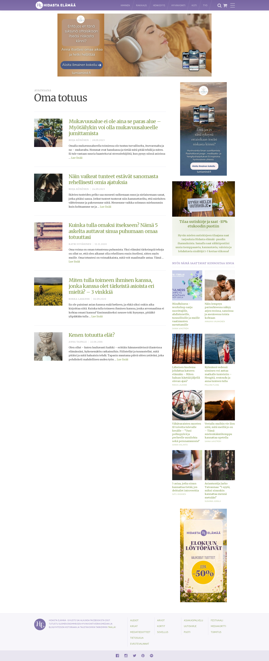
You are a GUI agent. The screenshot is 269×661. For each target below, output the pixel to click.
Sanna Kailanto (180, 444)
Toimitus (216, 632)
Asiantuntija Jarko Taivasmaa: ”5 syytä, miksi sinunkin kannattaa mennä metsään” (217, 490)
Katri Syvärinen (80, 244)
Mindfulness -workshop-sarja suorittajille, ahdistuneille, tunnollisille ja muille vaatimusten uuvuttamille (186, 314)
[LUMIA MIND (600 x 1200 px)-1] (203, 128)
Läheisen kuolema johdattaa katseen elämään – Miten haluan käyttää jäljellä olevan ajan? (186, 374)
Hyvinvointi (178, 5)
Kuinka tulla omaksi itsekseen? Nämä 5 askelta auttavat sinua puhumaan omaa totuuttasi (113, 231)
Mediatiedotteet (140, 632)
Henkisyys (159, 5)
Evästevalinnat (139, 643)
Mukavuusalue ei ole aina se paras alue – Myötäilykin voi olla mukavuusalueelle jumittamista (115, 127)
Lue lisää (76, 157)
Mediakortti (218, 626)
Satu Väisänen (179, 494)
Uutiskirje (190, 626)
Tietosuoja (137, 637)
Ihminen (125, 5)
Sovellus (162, 632)
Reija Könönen (79, 140)
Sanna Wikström (180, 328)
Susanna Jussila (213, 501)
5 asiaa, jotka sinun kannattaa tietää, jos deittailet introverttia (185, 487)
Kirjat (134, 626)
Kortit (161, 626)
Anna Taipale (78, 342)
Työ (205, 5)
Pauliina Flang (212, 384)
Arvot (161, 620)
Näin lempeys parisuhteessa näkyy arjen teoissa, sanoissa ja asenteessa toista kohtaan (219, 310)
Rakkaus (141, 5)
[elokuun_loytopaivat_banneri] (203, 555)
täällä (111, 627)
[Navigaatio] (232, 5)
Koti (194, 5)
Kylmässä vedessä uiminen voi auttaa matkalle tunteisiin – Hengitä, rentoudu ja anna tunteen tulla (218, 374)
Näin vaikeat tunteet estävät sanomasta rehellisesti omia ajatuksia (113, 179)
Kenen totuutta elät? (92, 335)
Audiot (134, 620)
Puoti (187, 632)
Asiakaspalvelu (193, 620)
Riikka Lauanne (79, 299)
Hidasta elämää (74, 5)
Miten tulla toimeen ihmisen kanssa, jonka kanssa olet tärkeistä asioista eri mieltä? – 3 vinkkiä (111, 286)
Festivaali (217, 620)
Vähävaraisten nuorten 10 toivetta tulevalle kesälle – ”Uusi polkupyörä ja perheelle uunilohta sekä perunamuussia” (186, 432)
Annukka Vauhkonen (215, 321)
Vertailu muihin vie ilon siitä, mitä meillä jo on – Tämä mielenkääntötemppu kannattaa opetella (220, 430)
